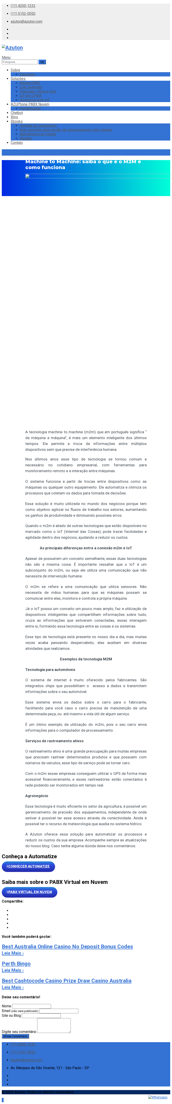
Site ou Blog (11, 1015)
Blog (14, 117)
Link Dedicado (31, 87)
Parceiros (27, 74)
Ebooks (17, 121)
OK (42, 62)
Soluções (18, 78)
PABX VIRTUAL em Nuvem (30, 892)
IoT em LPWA (30, 96)
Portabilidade (30, 108)
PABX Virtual (17, 152)
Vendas (26, 138)
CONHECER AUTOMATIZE (29, 867)
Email (20, 1011)
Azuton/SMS (30, 83)
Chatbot (17, 113)
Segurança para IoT (35, 100)
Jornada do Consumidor (38, 125)
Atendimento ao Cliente (38, 134)
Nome (6, 1006)
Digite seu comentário (19, 1032)
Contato (17, 143)
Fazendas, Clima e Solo (38, 91)
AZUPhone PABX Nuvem (30, 104)
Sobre (15, 70)
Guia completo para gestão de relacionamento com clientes (66, 130)
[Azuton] (12, 48)
